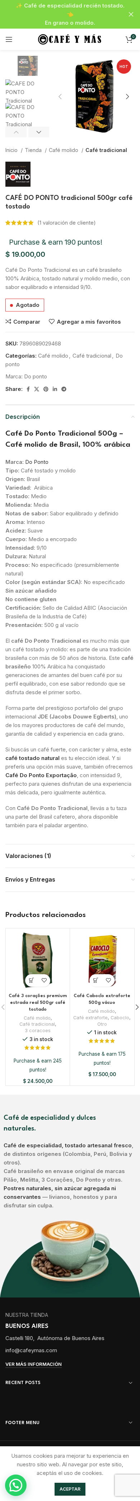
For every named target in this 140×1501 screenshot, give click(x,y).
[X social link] (36, 389)
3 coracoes (38, 1030)
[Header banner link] (59, 14)
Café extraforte (90, 1017)
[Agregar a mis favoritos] (44, 980)
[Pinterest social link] (46, 389)
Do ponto (35, 376)
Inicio (12, 150)
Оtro (102, 1024)
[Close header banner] (131, 14)
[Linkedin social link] (55, 389)
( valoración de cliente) (66, 222)
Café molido (64, 150)
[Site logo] (70, 38)
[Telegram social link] (64, 389)
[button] (31, 980)
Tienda (34, 150)
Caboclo (120, 1017)
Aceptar (70, 1489)
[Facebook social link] (28, 389)
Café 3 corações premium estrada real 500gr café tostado (38, 1003)
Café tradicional (106, 150)
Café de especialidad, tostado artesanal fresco (68, 1145)
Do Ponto (36, 461)
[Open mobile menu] (9, 39)
